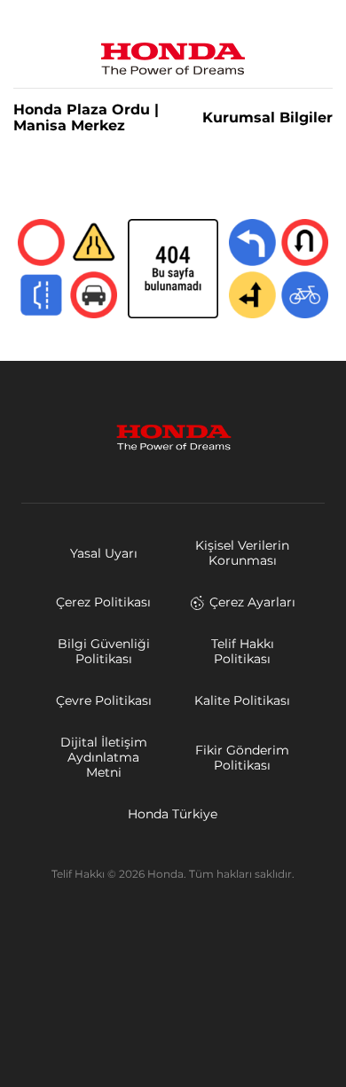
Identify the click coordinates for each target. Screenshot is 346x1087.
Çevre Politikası (104, 700)
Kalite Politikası (242, 700)
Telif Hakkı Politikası (242, 651)
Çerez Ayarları (252, 602)
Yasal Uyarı (104, 553)
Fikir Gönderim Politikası (242, 757)
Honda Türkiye (172, 814)
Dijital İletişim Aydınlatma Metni (103, 757)
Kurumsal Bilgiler (267, 118)
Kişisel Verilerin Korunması (242, 552)
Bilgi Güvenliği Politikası (104, 651)
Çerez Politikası (103, 602)
